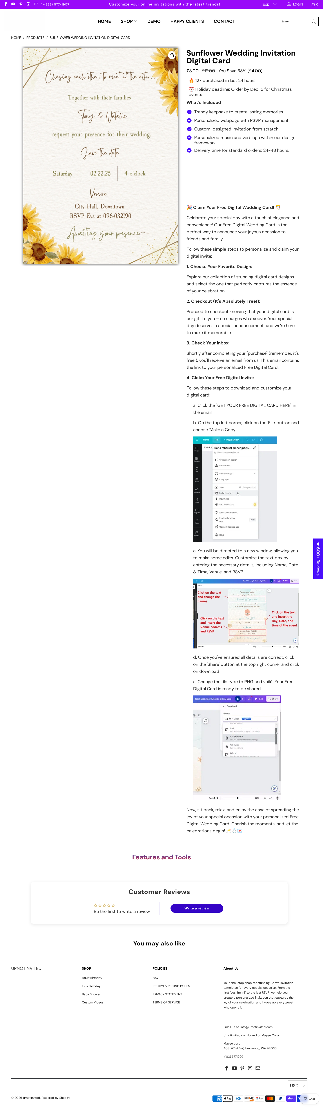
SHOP (127, 21)
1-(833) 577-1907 (55, 4)
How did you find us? (205, 159)
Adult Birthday (92, 978)
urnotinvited (31, 1098)
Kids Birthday (91, 986)
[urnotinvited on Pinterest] (20, 4)
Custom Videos (92, 1002)
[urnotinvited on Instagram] (28, 4)
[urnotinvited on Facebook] (5, 4)
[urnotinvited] (24, 21)
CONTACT (224, 21)
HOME (104, 21)
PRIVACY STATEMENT (167, 994)
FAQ (155, 978)
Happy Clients (187, 21)
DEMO (154, 21)
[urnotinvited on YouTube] (13, 4)
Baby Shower (91, 994)
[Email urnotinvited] (36, 4)
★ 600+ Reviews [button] (318, 559)
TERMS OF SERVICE (166, 1002)
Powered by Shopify (56, 1098)
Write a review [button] (196, 908)
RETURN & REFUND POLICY (172, 986)
